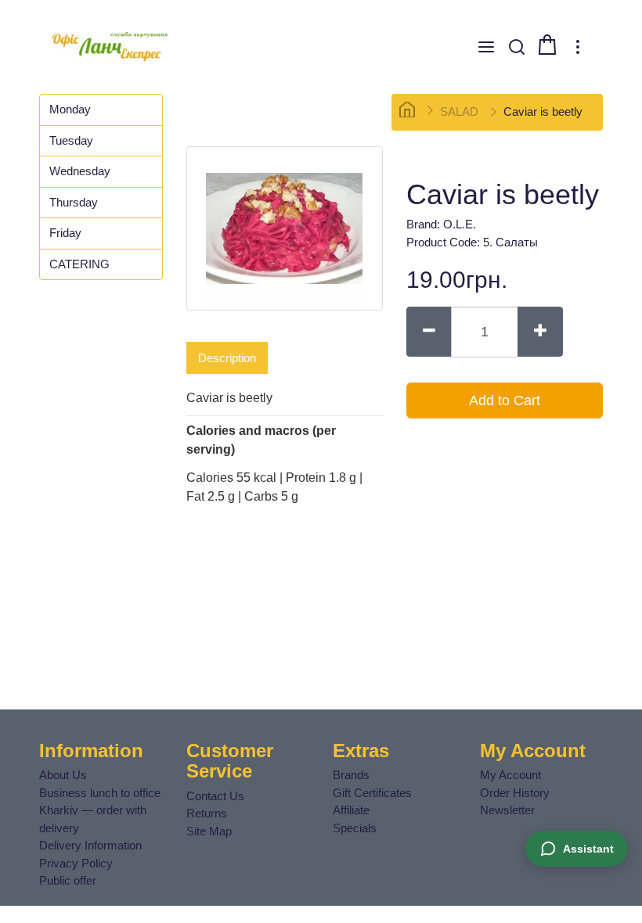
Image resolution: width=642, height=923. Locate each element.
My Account (510, 774)
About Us (63, 774)
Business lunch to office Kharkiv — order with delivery (99, 810)
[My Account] (577, 47)
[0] (547, 44)
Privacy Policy (76, 863)
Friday (65, 232)
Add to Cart (504, 400)
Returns (206, 813)
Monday (70, 109)
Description (227, 358)
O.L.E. (459, 224)
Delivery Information (90, 845)
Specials (355, 828)
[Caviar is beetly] (284, 228)
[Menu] (486, 47)
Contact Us (215, 796)
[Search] (516, 47)
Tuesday (71, 140)
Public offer (67, 880)
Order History (515, 792)
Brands (351, 774)
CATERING (79, 264)
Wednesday (79, 171)
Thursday (73, 202)
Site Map (209, 831)
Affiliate (351, 810)
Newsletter (507, 810)
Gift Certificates (372, 792)
